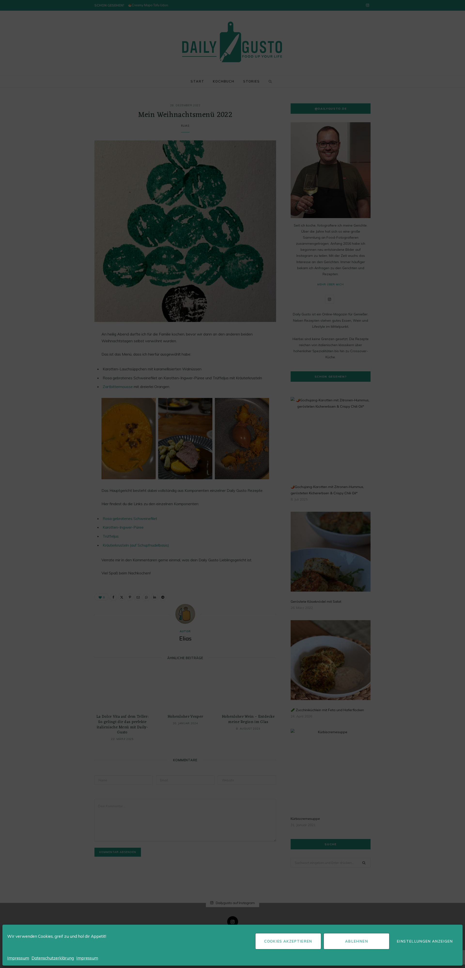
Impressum (18, 957)
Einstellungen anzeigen (425, 941)
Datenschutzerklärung (52, 957)
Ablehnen (356, 941)
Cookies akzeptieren (288, 941)
